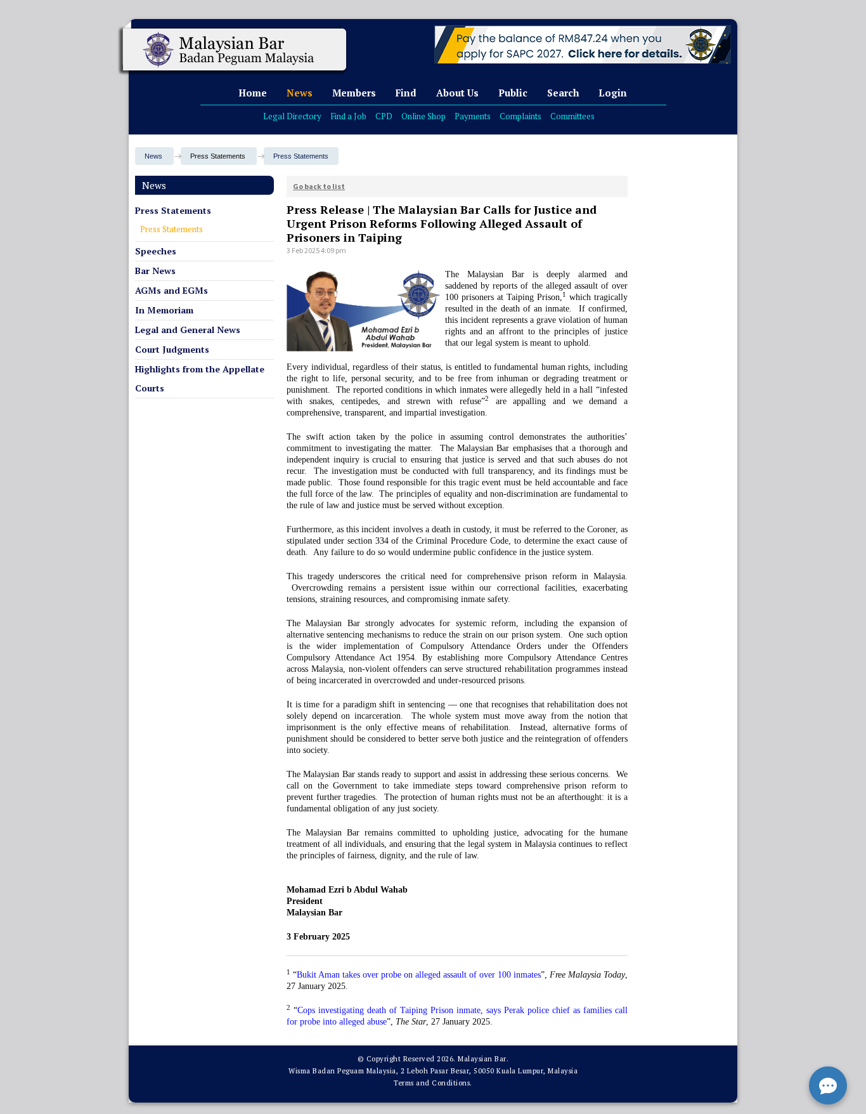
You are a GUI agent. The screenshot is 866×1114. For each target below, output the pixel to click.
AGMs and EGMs (171, 290)
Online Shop (423, 116)
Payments (473, 116)
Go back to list (319, 186)
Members (354, 92)
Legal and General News (187, 330)
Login (612, 92)
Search (563, 92)
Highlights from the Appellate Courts (199, 378)
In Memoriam (164, 310)
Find (406, 92)
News (300, 92)
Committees (572, 116)
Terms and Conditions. (433, 1082)
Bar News (155, 271)
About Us (457, 92)
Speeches (155, 251)
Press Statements (300, 156)
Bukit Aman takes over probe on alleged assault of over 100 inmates (419, 975)
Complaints (520, 116)
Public (512, 92)
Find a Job (348, 116)
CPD (383, 116)
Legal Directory (292, 116)
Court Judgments (172, 349)
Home (252, 92)
